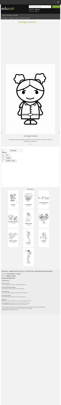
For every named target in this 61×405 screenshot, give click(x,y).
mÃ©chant (8, 276)
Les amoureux (28, 204)
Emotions (9, 15)
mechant (14, 276)
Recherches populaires (34, 11)
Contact (17, 18)
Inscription (11, 18)
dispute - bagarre (13, 240)
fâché (28, 261)
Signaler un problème (25, 18)
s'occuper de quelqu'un (13, 221)
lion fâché (44, 240)
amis (44, 221)
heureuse (28, 242)
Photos (38, 9)
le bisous (13, 204)
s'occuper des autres (43, 202)
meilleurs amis (28, 223)
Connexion (4, 18)
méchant (15, 15)
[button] (9, 161)
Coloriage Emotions (11, 273)
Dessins (32, 9)
